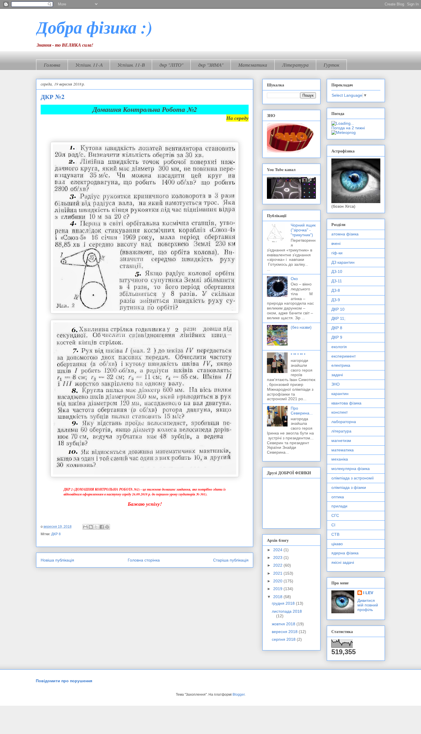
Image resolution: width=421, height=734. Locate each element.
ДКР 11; (338, 318)
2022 (278, 565)
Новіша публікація (57, 560)
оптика (337, 497)
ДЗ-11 (336, 281)
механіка (339, 459)
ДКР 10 (338, 309)
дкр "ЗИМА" (210, 65)
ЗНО (335, 384)
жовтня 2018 (284, 624)
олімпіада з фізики (348, 487)
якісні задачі (342, 562)
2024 (278, 549)
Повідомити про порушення (64, 681)
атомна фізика (345, 234)
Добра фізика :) (94, 27)
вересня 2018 (285, 631)
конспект (339, 412)
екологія (339, 346)
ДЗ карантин (343, 262)
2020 (278, 581)
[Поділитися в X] (96, 527)
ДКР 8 (56, 534)
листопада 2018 (287, 611)
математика (342, 450)
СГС (335, 515)
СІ (333, 525)
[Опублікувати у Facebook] (102, 527)
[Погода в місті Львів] (357, 123)
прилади (339, 506)
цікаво (337, 543)
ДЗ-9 (335, 299)
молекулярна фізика (350, 468)
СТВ (335, 534)
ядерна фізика (345, 553)
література (341, 431)
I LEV (368, 592)
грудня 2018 (284, 603)
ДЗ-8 (335, 290)
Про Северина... (302, 410)
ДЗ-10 (336, 271)
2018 (278, 596)
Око (294, 278)
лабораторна (343, 421)
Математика (252, 65)
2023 (278, 557)
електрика (340, 365)
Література (295, 65)
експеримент (343, 356)
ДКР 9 (336, 337)
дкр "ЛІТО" (171, 65)
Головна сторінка (144, 560)
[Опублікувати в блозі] (91, 527)
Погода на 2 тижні (348, 128)
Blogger (239, 695)
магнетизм (341, 440)
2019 (278, 588)
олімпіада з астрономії (352, 478)
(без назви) (301, 327)
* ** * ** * (298, 354)
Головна (52, 65)
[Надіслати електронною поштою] (85, 527)
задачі (337, 374)
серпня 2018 (284, 639)
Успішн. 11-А (89, 65)
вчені (336, 243)
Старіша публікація (231, 560)
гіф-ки (337, 253)
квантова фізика (346, 403)
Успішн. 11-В (131, 65)
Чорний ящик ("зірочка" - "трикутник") (303, 230)
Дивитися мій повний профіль (367, 605)
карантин (340, 393)
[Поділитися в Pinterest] (107, 527)
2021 (278, 573)
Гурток (331, 65)
